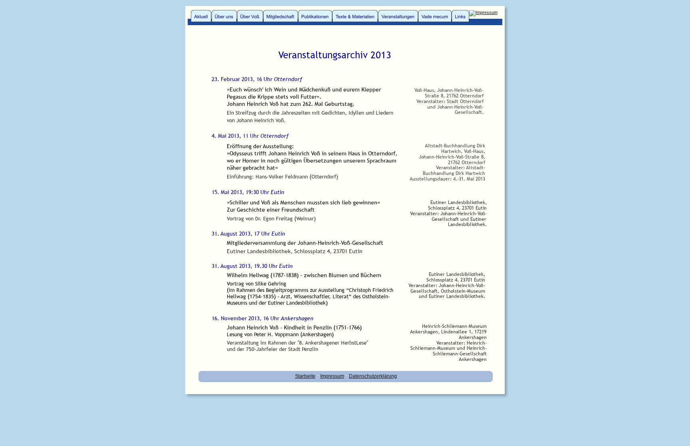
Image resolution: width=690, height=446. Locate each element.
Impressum (332, 376)
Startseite (305, 376)
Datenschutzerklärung (373, 376)
